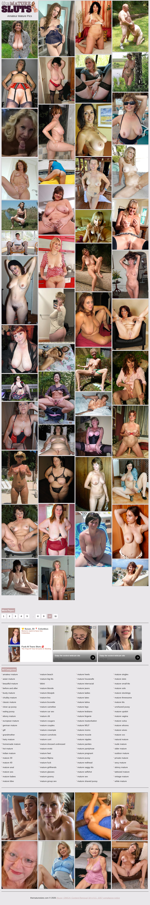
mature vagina (120, 716)
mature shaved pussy (86, 781)
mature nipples (83, 739)
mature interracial (85, 683)
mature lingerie (83, 716)
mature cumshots (47, 735)
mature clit (44, 716)
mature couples (46, 725)
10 (49, 616)
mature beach (46, 674)
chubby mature (9, 697)
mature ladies (83, 693)
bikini (42, 683)
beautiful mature (9, 683)
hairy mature (8, 739)
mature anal (7, 767)
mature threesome (122, 697)
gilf (3, 730)
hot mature (7, 748)
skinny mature (120, 767)
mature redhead (84, 762)
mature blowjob (46, 693)
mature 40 (6, 762)
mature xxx (119, 735)
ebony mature (8, 716)
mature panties (83, 744)
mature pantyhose (85, 748)
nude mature (120, 744)
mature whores (121, 725)
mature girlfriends (47, 767)
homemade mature (11, 744)
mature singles (120, 674)
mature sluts (119, 679)
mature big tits (46, 679)
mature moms (83, 730)
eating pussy (8, 711)
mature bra (44, 697)
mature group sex (48, 781)
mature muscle (83, 735)
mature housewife (85, 679)
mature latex (82, 697)
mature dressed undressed (52, 744)
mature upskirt (120, 711)
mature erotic (45, 748)
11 (55, 616)
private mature (120, 758)
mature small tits (121, 683)
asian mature (8, 679)
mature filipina (46, 758)
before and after (9, 688)
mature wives (120, 730)
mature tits (119, 702)
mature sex (82, 776)
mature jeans (83, 688)
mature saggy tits (84, 767)
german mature (9, 725)
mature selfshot (84, 772)
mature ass (7, 772)
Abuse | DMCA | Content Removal (72, 898)
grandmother (8, 735)
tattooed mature (121, 772)
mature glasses (46, 772)
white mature (120, 781)
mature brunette (47, 702)
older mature (120, 748)
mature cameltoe (47, 707)
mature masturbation (86, 721)
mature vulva (120, 721)
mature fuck (45, 762)
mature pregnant (84, 753)
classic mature (8, 702)
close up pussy (9, 707)
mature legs (82, 707)
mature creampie (47, 730)
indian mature (8, 753)
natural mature (120, 739)
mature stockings (122, 693)
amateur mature (9, 674)
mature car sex (46, 711)
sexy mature (119, 762)
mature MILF (83, 725)
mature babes (8, 776)
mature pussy (83, 758)
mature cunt (45, 739)
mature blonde (46, 688)
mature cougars (47, 721)
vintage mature (121, 776)
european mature (10, 721)
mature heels (83, 674)
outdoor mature (121, 753)
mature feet (45, 753)
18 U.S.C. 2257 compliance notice (104, 898)
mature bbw (7, 781)
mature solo (119, 688)
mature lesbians (84, 711)
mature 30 (6, 758)
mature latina (83, 702)
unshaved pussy (121, 707)
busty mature (8, 693)
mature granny (46, 776)
